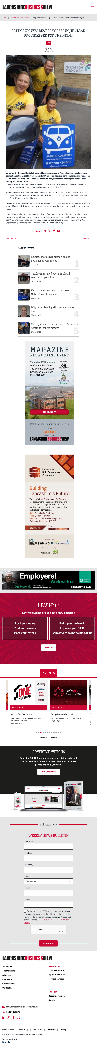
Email (27, 888)
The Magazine (8, 971)
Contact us (7, 988)
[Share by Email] (58, 231)
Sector (28, 876)
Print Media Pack (56, 970)
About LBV (7, 966)
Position (28, 853)
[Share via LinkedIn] (44, 230)
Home (5, 18)
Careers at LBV (9, 983)
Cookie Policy (23, 1030)
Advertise (6, 975)
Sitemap (63, 1030)
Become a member (57, 996)
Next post (86, 238)
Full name (29, 841)
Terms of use (37, 1030)
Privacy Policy (8, 1030)
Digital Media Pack (56, 974)
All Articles (50, 1030)
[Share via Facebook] (53, 230)
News (48, 42)
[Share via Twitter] (49, 230)
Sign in (51, 1000)
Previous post (12, 238)
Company (29, 865)
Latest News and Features (20, 18)
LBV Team (7, 979)
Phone (27, 899)
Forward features (56, 979)
